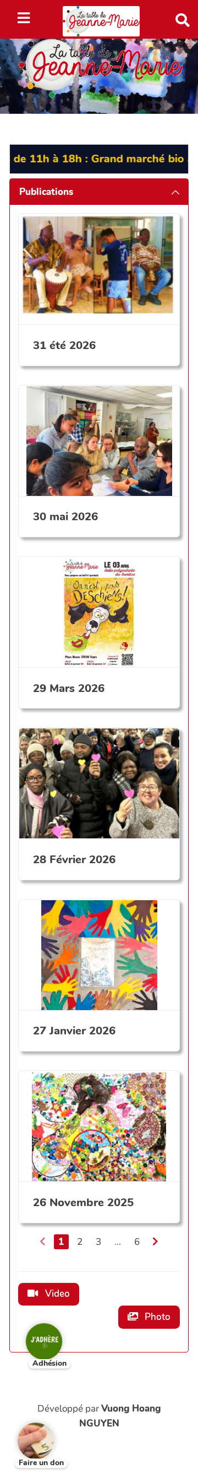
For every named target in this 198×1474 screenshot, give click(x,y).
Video (56, 1293)
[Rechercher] (178, 19)
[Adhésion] (36, 1333)
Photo (156, 1317)
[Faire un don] (27, 1432)
